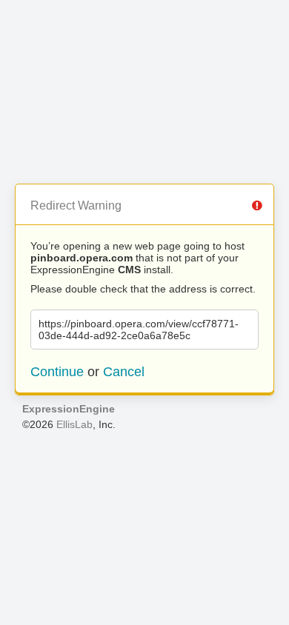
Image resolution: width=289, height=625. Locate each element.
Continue (57, 371)
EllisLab (74, 424)
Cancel (123, 371)
